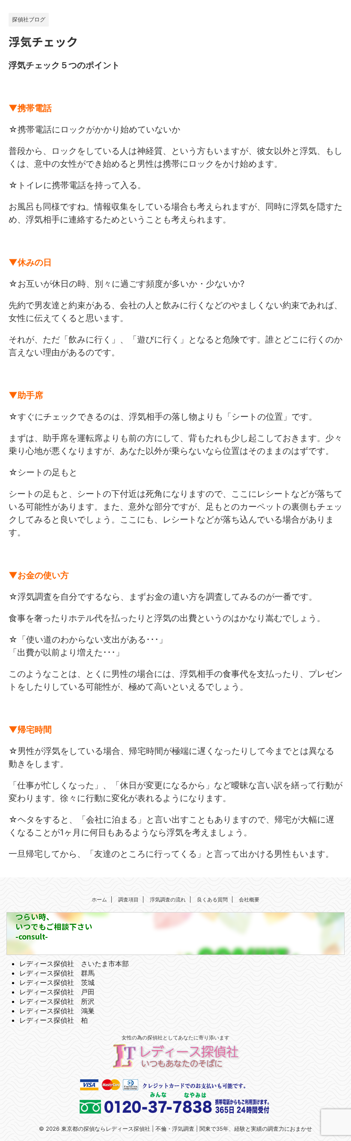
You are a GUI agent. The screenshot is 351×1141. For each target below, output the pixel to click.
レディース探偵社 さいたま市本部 (74, 963)
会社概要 (249, 899)
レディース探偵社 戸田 (57, 992)
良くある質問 (212, 899)
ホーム (99, 899)
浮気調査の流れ (168, 899)
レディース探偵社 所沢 (57, 1001)
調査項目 (128, 899)
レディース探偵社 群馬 (57, 973)
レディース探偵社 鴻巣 (57, 1010)
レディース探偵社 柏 (53, 1020)
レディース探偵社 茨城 (57, 982)
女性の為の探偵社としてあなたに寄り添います (175, 1037)
